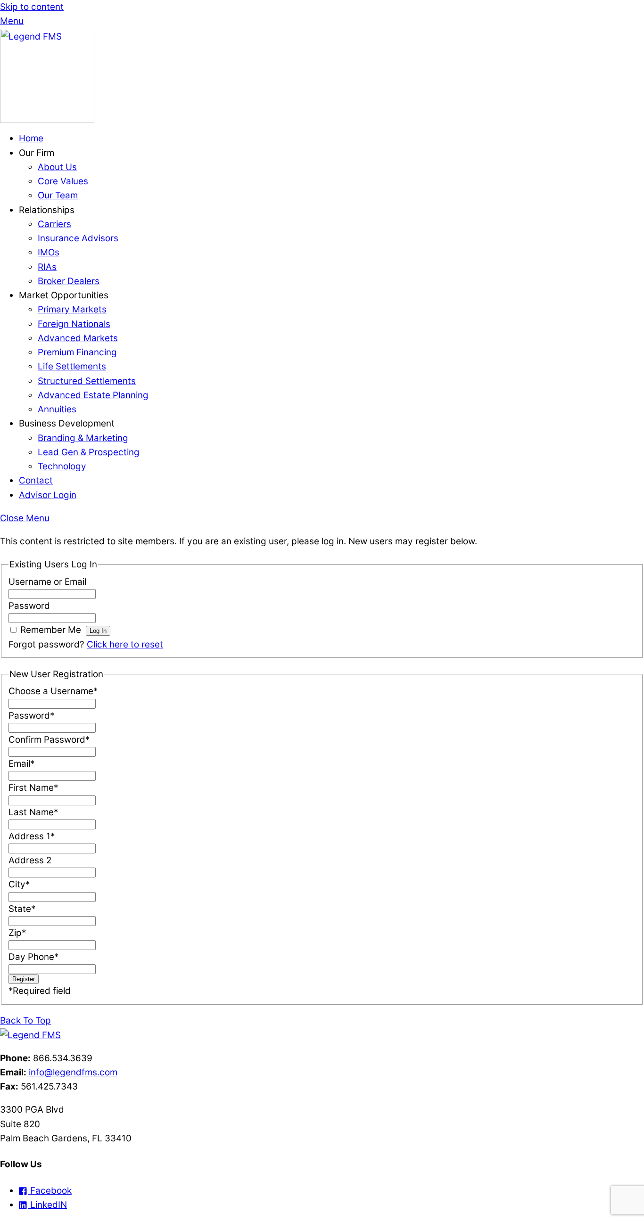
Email (21, 763)
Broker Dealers (68, 281)
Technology (62, 466)
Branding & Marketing (83, 438)
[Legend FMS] (47, 120)
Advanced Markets (78, 338)
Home (31, 138)
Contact (36, 480)
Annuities (57, 409)
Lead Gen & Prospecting (89, 452)
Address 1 (31, 836)
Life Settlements (72, 366)
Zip (17, 932)
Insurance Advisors (78, 238)
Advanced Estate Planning (93, 395)
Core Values (63, 181)
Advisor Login (47, 495)
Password (29, 605)
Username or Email (47, 581)
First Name (33, 787)
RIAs (47, 267)
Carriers (54, 224)
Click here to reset (125, 644)
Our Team (58, 195)
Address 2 (29, 860)
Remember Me (50, 629)
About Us (57, 167)
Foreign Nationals (74, 324)
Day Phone (33, 956)
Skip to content (32, 6)
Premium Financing (77, 352)
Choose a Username (53, 691)
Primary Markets (72, 309)
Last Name (33, 812)
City (19, 884)
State (21, 908)
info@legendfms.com (71, 1072)
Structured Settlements (87, 381)
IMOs (48, 252)
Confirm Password (49, 739)
